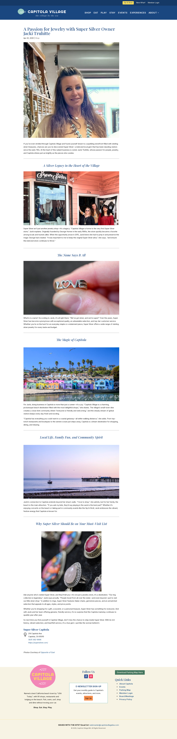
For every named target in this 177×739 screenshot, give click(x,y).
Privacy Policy (125, 699)
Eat (96, 12)
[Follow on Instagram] (91, 676)
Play (104, 12)
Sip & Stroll (128, 3)
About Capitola (126, 684)
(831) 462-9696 (34, 639)
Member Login (153, 3)
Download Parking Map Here (130, 672)
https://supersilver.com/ (38, 642)
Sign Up (88, 698)
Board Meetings (126, 696)
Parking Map (125, 690)
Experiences (138, 12)
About (153, 12)
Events (122, 12)
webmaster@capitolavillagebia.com (104, 725)
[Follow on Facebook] (86, 676)
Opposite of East (48, 652)
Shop (88, 12)
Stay (112, 12)
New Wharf (140, 3)
